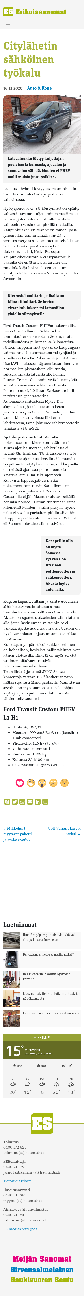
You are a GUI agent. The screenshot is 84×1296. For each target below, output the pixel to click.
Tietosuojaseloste (17, 1181)
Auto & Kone (39, 88)
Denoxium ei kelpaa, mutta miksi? (48, 954)
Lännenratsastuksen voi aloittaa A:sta (51, 1013)
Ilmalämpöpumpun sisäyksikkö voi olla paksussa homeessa (49, 937)
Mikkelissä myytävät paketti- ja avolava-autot (18, 834)
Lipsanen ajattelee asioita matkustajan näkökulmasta (52, 996)
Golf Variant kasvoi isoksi (64, 831)
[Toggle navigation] (8, 23)
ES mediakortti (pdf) (21, 1229)
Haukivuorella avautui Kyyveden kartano (47, 977)
